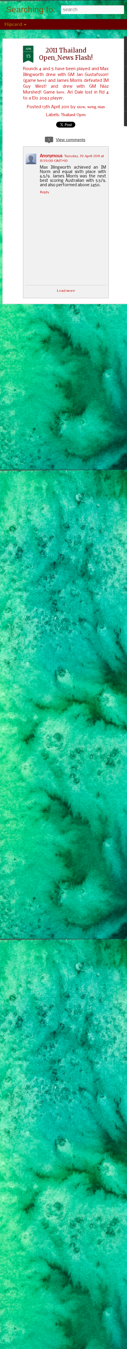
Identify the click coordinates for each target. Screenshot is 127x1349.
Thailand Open (73, 114)
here (41, 80)
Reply (44, 192)
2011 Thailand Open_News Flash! (66, 54)
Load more (66, 290)
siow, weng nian (91, 106)
